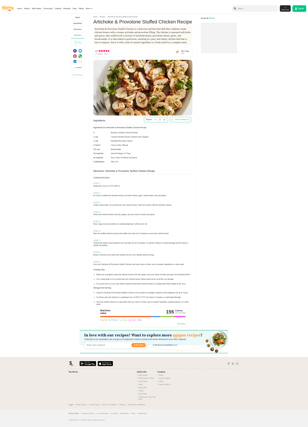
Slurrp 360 (142, 388)
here (175, 345)
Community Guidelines (136, 405)
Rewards (67, 8)
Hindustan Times (88, 413)
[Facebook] (228, 363)
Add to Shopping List (182, 119)
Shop (74, 8)
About (161, 375)
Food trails (142, 394)
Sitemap (122, 405)
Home (19, 8)
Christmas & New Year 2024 (147, 398)
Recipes (102, 17)
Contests (57, 8)
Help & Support (164, 378)
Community (47, 8)
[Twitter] (233, 363)
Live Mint (114, 413)
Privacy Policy (81, 405)
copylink (79, 67)
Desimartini (124, 413)
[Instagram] (237, 363)
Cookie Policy (94, 405)
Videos (81, 8)
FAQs (161, 381)
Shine (133, 413)
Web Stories (36, 8)
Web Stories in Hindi (146, 378)
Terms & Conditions (109, 405)
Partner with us (165, 384)
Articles (27, 8)
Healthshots (142, 413)
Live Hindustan (102, 413)
